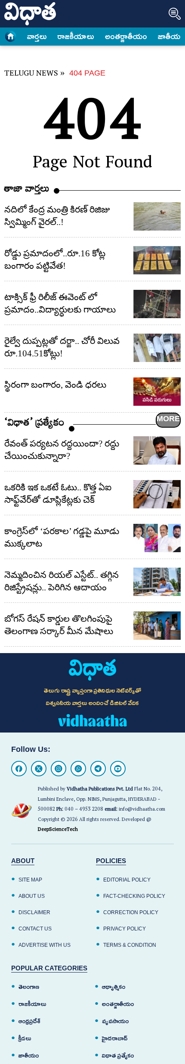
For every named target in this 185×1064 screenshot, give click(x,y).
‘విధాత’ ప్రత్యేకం (34, 424)
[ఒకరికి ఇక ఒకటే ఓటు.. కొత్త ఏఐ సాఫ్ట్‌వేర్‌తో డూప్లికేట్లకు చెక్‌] (157, 494)
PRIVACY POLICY (124, 929)
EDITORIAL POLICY (127, 880)
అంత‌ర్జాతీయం (126, 36)
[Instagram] (58, 768)
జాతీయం (171, 36)
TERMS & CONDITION (129, 945)
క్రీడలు (24, 1038)
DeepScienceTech (58, 830)
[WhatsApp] (78, 768)
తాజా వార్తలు (26, 190)
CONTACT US (35, 929)
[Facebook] (19, 768)
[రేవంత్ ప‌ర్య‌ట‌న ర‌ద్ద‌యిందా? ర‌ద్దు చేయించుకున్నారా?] (157, 450)
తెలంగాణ (28, 987)
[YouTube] (118, 768)
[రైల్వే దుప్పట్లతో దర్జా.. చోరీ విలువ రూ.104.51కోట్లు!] (157, 348)
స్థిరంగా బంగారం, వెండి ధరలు (55, 385)
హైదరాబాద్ (115, 1038)
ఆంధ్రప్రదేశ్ (29, 1021)
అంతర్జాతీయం (118, 1004)
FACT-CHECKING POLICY (134, 896)
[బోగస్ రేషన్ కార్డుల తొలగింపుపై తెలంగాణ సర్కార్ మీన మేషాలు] (157, 625)
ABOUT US (31, 896)
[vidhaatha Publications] (92, 670)
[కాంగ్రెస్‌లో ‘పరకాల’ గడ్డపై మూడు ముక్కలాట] (157, 538)
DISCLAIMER (34, 912)
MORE (168, 418)
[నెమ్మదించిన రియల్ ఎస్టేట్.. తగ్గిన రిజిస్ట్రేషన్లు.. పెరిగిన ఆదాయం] (157, 582)
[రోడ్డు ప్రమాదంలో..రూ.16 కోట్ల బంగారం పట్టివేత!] (157, 260)
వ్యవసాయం (115, 1021)
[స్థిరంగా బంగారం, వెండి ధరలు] (157, 391)
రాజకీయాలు (76, 36)
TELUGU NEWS (31, 74)
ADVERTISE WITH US (44, 945)
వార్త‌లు (37, 36)
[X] (38, 768)
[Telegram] (98, 768)
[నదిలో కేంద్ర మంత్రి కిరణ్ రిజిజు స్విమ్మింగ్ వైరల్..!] (157, 216)
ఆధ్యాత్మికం (114, 987)
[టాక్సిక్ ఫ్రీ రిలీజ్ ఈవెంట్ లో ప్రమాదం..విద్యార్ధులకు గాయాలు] (157, 304)
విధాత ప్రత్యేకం (118, 1055)
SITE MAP (30, 880)
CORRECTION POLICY (130, 912)
